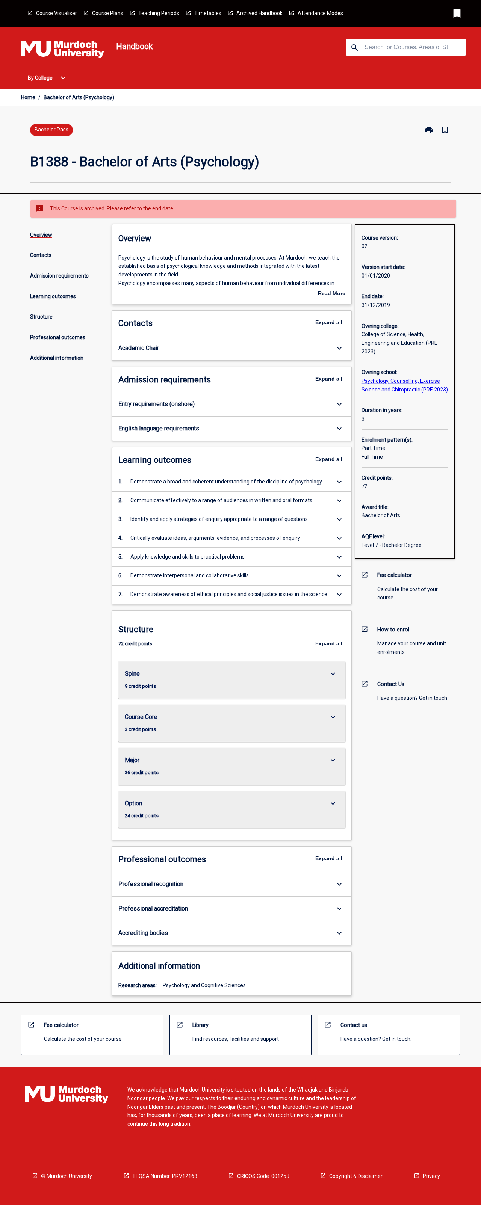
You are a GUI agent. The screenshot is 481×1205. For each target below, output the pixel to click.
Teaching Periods (158, 13)
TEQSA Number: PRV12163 (164, 1176)
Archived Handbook (259, 13)
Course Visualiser (56, 13)
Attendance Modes (320, 13)
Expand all (328, 322)
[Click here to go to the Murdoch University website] (62, 51)
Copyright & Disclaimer (356, 1176)
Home (28, 97)
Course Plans (107, 13)
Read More (331, 294)
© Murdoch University (66, 1176)
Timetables (207, 13)
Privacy (431, 1176)
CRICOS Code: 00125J (263, 1176)
